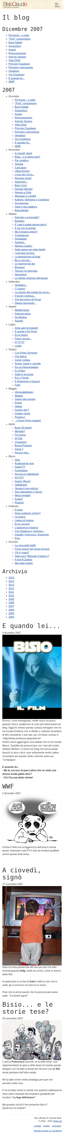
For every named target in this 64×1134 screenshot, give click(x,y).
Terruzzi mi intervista (26, 271)
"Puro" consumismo (19, 39)
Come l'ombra (22, 360)
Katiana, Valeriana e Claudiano (32, 199)
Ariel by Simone (17, 57)
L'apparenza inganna (26, 527)
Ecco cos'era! (22, 524)
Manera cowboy (23, 246)
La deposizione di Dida (27, 256)
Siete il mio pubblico (26, 206)
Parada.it (20, 417)
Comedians (21, 470)
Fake (17, 385)
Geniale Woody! (23, 189)
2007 (11, 606)
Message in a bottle (25, 196)
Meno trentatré (23, 495)
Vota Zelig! (14, 60)
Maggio (19, 395)
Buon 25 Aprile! (23, 427)
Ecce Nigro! (21, 335)
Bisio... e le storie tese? (27, 157)
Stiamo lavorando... (25, 303)
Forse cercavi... (23, 338)
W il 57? (19, 477)
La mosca (20, 517)
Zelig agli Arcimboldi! (26, 328)
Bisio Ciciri (21, 185)
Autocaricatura (23, 313)
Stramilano (21, 274)
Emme (18, 402)
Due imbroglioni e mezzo (28, 492)
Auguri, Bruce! (22, 481)
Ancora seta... (22, 452)
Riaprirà (19, 502)
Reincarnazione (17, 53)
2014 (11, 581)
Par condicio (22, 160)
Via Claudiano (16, 74)
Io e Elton (20, 370)
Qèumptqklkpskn (24, 392)
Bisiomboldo (22, 210)
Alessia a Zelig (23, 192)
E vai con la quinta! (25, 228)
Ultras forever (22, 171)
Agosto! (19, 321)
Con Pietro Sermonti (26, 353)
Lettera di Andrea (24, 520)
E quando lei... (16, 78)
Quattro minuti (22, 413)
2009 (11, 599)
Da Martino (21, 317)
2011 (11, 592)
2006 (11, 610)
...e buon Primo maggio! (28, 420)
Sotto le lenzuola (24, 374)
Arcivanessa (21, 203)
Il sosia (19, 509)
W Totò (18, 438)
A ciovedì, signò (23, 153)
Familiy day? (22, 410)
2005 (11, 613)
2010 (11, 595)
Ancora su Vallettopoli (27, 474)
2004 (11, 617)
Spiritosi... (20, 242)
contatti (37, 1126)
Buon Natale (15, 42)
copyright (56, 1126)
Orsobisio (14, 71)
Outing (18, 406)
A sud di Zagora (23, 559)
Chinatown (21, 442)
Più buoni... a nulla (19, 35)
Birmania (20, 267)
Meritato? (20, 431)
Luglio (18, 346)
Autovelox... (21, 182)
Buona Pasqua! (23, 445)
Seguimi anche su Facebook (48, 1130)
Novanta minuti (23, 178)
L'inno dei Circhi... (24, 174)
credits (46, 1126)
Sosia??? (20, 467)
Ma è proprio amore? (26, 231)
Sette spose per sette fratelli (30, 249)
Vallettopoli (21, 485)
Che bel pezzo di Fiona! (28, 299)
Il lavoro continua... (25, 296)
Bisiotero (20, 221)
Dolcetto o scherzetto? (27, 217)
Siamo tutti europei (25, 399)
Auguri (12, 49)
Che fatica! (21, 356)
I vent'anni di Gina (24, 253)
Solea (57, 1121)
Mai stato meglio (24, 563)
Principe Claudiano (19, 64)
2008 (11, 602)
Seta (17, 460)
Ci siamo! (20, 288)
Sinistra (19, 164)
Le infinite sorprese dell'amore (31, 278)
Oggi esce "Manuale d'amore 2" (32, 556)
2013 (11, 585)
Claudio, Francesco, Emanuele (32, 534)
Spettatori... (21, 285)
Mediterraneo (22, 310)
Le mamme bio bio (25, 263)
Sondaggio (21, 238)
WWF (12, 81)
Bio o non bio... (23, 260)
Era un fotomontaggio (26, 367)
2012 (11, 588)
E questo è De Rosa (26, 331)
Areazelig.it (15, 46)
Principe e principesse (21, 67)
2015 (11, 577)
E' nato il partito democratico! (30, 224)
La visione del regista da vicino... (33, 292)
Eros (17, 538)
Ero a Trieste (22, 377)
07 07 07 (19, 342)
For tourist (20, 435)
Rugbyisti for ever (24, 463)
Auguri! (19, 499)
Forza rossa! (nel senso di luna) (32, 549)
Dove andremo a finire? (28, 513)
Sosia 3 (19, 449)
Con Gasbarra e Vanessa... (29, 531)
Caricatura (20, 167)
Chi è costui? (22, 552)
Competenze (22, 235)
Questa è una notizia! (26, 488)
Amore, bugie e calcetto (28, 363)
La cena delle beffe (25, 545)
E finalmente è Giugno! (27, 381)
